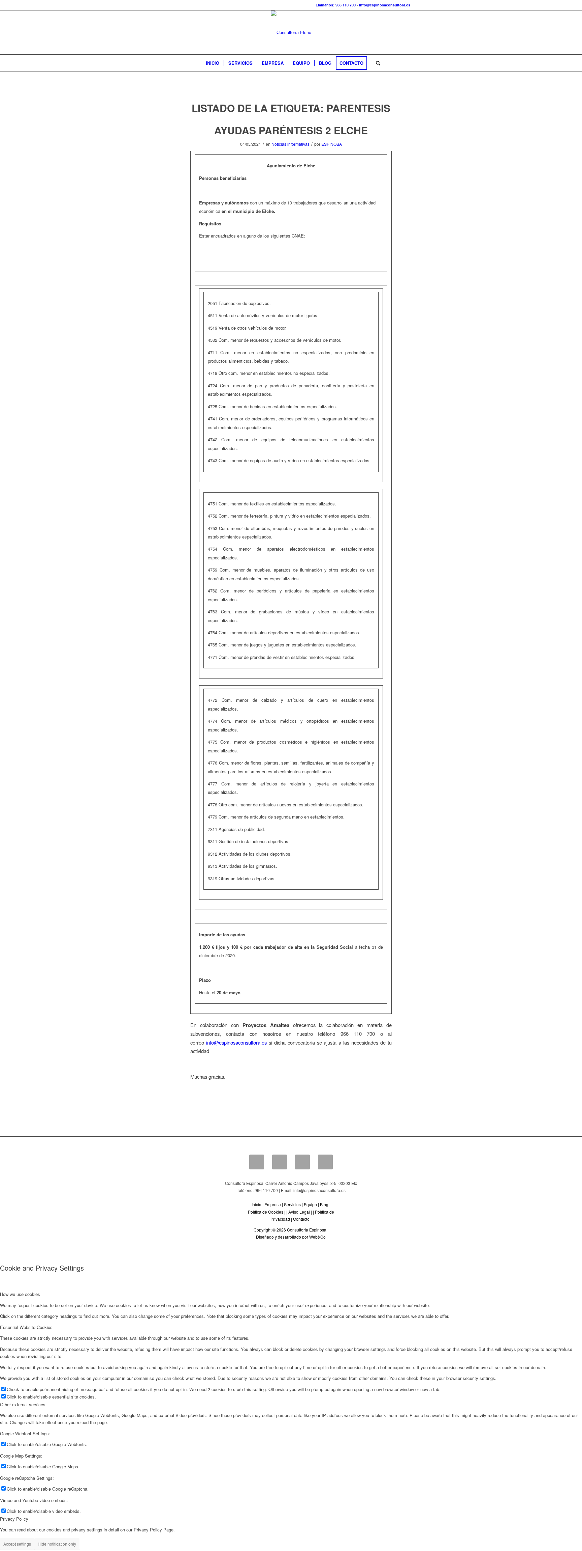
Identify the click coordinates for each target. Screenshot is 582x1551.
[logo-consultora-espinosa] (291, 32)
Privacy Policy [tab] (14, 1519)
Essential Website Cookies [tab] (26, 1327)
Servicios (292, 1204)
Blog (324, 1204)
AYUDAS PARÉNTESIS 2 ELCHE (291, 130)
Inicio (256, 1204)
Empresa (272, 1204)
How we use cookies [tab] (20, 1294)
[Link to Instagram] (439, 5)
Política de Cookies (265, 1212)
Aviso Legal (299, 1212)
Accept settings (17, 1544)
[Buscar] (375, 63)
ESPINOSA (331, 144)
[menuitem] (212, 63)
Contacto (301, 1219)
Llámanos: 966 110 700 (336, 4)
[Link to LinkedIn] (429, 5)
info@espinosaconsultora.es (384, 4)
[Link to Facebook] (419, 5)
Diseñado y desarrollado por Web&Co (291, 1237)
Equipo (310, 1204)
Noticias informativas (290, 144)
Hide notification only (57, 1544)
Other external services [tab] (22, 1404)
